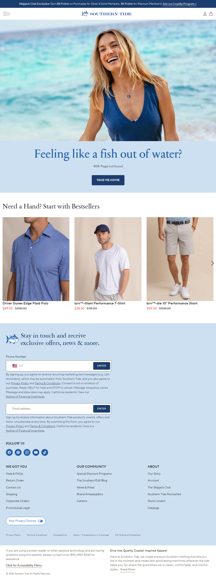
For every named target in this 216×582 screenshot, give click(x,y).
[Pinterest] (18, 452)
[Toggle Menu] (6, 14)
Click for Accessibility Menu (24, 565)
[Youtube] (35, 452)
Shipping (11, 494)
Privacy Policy (20, 383)
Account (153, 481)
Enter (101, 365)
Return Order (15, 481)
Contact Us (13, 487)
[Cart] (211, 14)
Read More (127, 569)
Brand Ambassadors (90, 494)
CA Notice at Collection (127, 535)
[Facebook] (9, 452)
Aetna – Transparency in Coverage (91, 535)
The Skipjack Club (159, 487)
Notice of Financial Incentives (25, 431)
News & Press (85, 487)
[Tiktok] (44, 452)
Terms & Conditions (47, 383)
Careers (82, 501)
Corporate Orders (17, 501)
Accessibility (60, 535)
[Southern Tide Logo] (106, 13)
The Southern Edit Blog (92, 481)
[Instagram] (27, 452)
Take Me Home (108, 180)
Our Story (154, 474)
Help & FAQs (14, 474)
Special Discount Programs (94, 474)
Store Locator (157, 501)
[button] (212, 263)
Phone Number (16, 357)
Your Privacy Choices (22, 521)
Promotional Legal (18, 508)
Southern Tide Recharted (164, 494)
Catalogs (153, 508)
